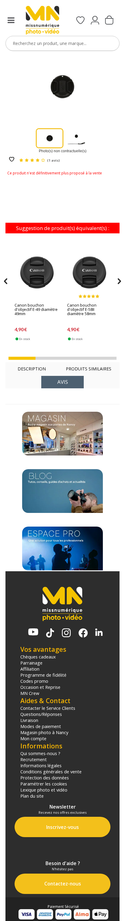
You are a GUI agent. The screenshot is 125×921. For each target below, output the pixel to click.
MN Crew (29, 693)
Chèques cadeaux (38, 657)
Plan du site (32, 796)
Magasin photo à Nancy (44, 732)
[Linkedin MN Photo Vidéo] (99, 632)
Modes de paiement (40, 726)
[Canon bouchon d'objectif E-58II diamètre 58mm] (89, 272)
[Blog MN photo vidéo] (62, 491)
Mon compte (33, 738)
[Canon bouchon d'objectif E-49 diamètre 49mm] (37, 272)
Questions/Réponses (41, 714)
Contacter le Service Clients (47, 708)
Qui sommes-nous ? (40, 753)
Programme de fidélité (43, 675)
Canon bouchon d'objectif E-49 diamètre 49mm (36, 309)
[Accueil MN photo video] (42, 21)
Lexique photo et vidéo (43, 790)
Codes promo (34, 681)
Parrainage (31, 663)
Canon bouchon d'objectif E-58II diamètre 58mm (81, 309)
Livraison (29, 720)
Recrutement (33, 759)
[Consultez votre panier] (109, 20)
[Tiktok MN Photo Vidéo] (50, 633)
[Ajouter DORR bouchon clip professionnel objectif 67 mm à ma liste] (11, 159)
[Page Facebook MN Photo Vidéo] (83, 633)
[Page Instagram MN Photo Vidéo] (66, 633)
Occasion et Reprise (40, 687)
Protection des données (44, 778)
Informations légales (41, 765)
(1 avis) (53, 160)
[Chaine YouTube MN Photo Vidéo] (33, 632)
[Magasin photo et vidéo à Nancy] (62, 433)
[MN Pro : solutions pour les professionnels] (62, 548)
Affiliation (29, 669)
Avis (62, 381)
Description (32, 369)
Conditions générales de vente (51, 771)
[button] (21, 358)
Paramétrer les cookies (43, 784)
